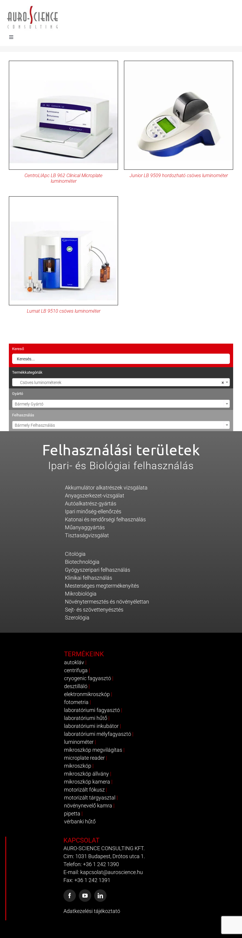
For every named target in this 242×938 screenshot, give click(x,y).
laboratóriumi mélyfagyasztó (97, 734)
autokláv (74, 662)
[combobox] (121, 382)
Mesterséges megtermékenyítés (102, 586)
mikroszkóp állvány (86, 774)
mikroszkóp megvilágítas (93, 750)
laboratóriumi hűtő (85, 718)
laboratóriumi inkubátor (91, 726)
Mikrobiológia (81, 594)
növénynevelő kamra (88, 805)
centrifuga (76, 670)
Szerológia (77, 617)
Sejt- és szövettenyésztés (94, 609)
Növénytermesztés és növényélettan (107, 602)
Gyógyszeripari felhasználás (97, 570)
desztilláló (75, 686)
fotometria (76, 702)
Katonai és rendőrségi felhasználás (105, 519)
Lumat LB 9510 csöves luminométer (63, 311)
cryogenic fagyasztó (87, 678)
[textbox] (121, 404)
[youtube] (85, 895)
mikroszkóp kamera (87, 782)
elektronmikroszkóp (87, 694)
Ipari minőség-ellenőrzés (93, 511)
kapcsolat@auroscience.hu (111, 872)
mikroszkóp (77, 766)
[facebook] (69, 895)
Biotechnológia (82, 562)
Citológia (75, 554)
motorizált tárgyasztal (89, 797)
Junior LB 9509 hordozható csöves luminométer (179, 175)
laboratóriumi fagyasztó (92, 710)
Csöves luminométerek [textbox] (119, 382)
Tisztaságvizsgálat (87, 535)
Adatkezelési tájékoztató (91, 911)
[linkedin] (100, 895)
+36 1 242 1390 (101, 864)
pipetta (72, 813)
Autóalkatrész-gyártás (90, 503)
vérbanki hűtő (80, 821)
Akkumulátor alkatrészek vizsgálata (106, 487)
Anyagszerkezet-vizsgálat (94, 495)
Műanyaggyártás (85, 527)
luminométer (79, 742)
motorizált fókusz (84, 790)
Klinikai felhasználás (88, 578)
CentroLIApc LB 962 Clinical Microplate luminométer (63, 178)
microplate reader (84, 758)
